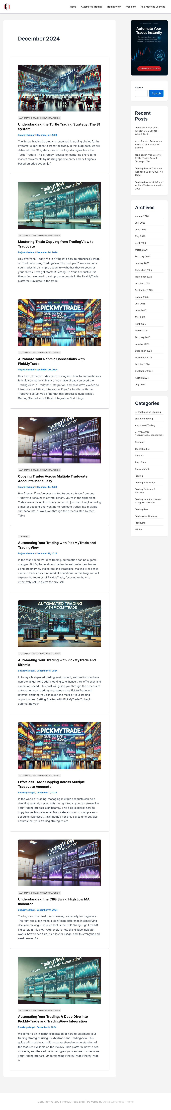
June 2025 (140, 310)
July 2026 (140, 222)
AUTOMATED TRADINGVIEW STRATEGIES (39, 118)
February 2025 (142, 337)
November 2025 (143, 276)
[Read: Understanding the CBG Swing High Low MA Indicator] (59, 862)
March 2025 (141, 330)
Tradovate (140, 522)
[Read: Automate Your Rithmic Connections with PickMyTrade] (59, 322)
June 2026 (140, 229)
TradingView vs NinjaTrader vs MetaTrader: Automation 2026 (149, 185)
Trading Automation (145, 482)
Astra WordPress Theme (118, 1101)
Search (139, 87)
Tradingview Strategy (146, 516)
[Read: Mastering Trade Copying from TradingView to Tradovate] (59, 205)
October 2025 (142, 283)
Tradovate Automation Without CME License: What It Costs (146, 130)
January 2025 (142, 344)
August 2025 (142, 297)
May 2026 (140, 236)
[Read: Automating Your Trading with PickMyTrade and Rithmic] (59, 623)
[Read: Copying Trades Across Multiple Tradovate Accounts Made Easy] (59, 440)
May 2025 (140, 317)
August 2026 (142, 216)
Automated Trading (91, 6)
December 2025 (143, 270)
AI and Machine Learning (148, 412)
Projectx (139, 455)
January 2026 (142, 263)
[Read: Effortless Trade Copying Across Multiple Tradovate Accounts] (59, 745)
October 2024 (142, 364)
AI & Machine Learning (153, 6)
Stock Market (142, 469)
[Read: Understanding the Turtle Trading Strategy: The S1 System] (59, 87)
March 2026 (141, 249)
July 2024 (140, 384)
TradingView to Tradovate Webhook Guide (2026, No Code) (149, 171)
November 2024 (143, 357)
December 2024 (143, 350)
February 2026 (142, 256)
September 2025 (144, 290)
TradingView (114, 6)
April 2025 (140, 324)
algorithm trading (144, 418)
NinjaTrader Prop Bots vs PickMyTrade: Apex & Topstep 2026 (148, 158)
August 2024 (142, 377)
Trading (23, 536)
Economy (140, 442)
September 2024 (144, 371)
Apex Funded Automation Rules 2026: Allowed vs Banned (148, 144)
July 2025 (140, 303)
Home (73, 6)
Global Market (142, 449)
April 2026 (140, 243)
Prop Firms (140, 462)
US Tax (138, 529)
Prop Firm (130, 6)
